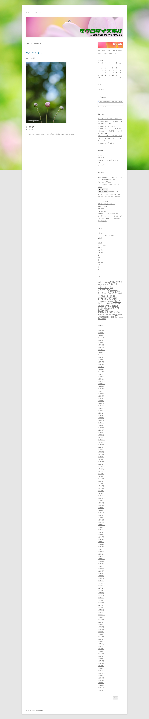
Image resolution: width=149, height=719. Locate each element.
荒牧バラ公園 (110, 315)
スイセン (108, 286)
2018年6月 (101, 568)
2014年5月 (101, 688)
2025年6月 (101, 364)
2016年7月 (101, 624)
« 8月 (99, 77)
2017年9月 (101, 590)
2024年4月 (101, 398)
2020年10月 (101, 500)
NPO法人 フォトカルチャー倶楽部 (108, 213)
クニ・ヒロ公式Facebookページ (107, 182)
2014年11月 (101, 673)
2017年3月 (101, 605)
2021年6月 (101, 481)
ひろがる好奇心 (34, 53)
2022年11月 (101, 440)
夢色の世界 (101, 209)
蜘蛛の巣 (120, 314)
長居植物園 (120, 317)
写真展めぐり (102, 250)
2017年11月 (101, 585)
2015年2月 (101, 666)
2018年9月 (101, 561)
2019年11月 (101, 527)
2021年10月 (101, 471)
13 (105, 70)
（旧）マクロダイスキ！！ (106, 201)
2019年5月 (101, 542)
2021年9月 (101, 474)
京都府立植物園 (107, 298)
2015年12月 (101, 641)
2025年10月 (101, 354)
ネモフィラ (101, 292)
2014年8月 (101, 680)
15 (113, 70)
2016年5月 (101, 629)
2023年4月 (101, 427)
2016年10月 (101, 617)
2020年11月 (101, 498)
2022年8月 (101, 447)
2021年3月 (101, 488)
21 (109, 72)
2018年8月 (101, 564)
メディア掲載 (102, 245)
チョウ (112, 290)
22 (113, 72)
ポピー (99, 294)
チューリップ (104, 290)
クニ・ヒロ (110, 126)
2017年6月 (101, 598)
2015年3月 (101, 663)
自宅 (107, 310)
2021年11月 (101, 469)
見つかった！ (102, 158)
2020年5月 (101, 512)
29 (113, 75)
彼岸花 (119, 304)
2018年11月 (101, 556)
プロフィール (37, 12)
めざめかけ (101, 126)
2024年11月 (101, 381)
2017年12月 (101, 583)
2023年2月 (101, 432)
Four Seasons (102, 211)
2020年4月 (101, 515)
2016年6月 (101, 627)
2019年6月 (101, 539)
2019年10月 (101, 530)
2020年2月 (101, 520)
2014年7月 (101, 683)
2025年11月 (101, 352)
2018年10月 (101, 559)
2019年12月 (101, 525)
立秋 (99, 162)
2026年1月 (101, 347)
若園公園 (101, 314)
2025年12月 (101, 350)
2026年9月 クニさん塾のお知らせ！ (109, 160)
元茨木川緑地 (109, 302)
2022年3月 (101, 459)
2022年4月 (101, 457)
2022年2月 (101, 461)
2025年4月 (101, 369)
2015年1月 (101, 668)
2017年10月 (101, 588)
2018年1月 (101, 581)
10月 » (119, 77)
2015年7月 (101, 653)
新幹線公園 (101, 306)
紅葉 (117, 308)
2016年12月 (101, 612)
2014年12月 (101, 670)
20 (105, 72)
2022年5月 (101, 454)
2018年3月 (101, 576)
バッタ (107, 292)
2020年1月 (101, 522)
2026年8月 (101, 330)
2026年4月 (101, 340)
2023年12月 (101, 408)
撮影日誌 (100, 262)
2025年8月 (101, 359)
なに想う (100, 155)
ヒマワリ (118, 292)
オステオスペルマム (103, 284)
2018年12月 (101, 554)
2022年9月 (101, 444)
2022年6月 (101, 452)
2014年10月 (101, 675)
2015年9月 (101, 649)
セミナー (100, 240)
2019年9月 (101, 532)
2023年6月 (101, 423)
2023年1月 (101, 435)
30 (116, 75)
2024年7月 (101, 391)
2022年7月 (101, 449)
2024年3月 (101, 401)
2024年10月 (101, 384)
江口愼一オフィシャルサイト (106, 204)
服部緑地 (109, 305)
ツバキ (115, 290)
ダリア (111, 288)
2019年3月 (101, 547)
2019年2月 (101, 549)
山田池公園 (114, 303)
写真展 (100, 247)
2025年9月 (101, 357)
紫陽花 (101, 310)
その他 (100, 243)
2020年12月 (101, 495)
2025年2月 (101, 374)
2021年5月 (101, 483)
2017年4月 (101, 602)
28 (109, 75)
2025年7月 (101, 362)
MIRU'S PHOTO (102, 206)
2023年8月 (101, 418)
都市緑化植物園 (54, 134)
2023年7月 (101, 420)
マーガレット (105, 293)
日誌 (99, 264)
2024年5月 (101, 396)
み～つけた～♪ (102, 165)
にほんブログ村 (102, 106)
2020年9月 (101, 503)
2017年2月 (101, 607)
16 (116, 70)
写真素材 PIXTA (113, 192)
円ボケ (117, 301)
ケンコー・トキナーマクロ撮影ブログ (109, 194)
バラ (112, 291)
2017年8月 (101, 593)
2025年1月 (101, 376)
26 (102, 75)
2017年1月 (101, 610)
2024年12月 (101, 379)
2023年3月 (101, 430)
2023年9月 (101, 415)
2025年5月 (101, 367)
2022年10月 (101, 442)
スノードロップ (103, 288)
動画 (99, 257)
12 (102, 70)
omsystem (116, 281)
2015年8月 (101, 651)
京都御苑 (101, 302)
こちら (104, 53)
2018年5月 (101, 571)
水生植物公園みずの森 (105, 308)
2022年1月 (101, 464)
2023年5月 (101, 425)
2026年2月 (101, 345)
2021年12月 (101, 466)
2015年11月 (101, 644)
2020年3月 (101, 517)
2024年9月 (101, 386)
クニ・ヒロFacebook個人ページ (107, 179)
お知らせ (100, 233)
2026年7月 (101, 333)
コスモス (113, 284)
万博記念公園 (106, 296)
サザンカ (101, 286)
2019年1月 (101, 551)
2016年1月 (101, 639)
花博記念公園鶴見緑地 (109, 312)
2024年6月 (101, 393)
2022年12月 (101, 437)
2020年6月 (101, 510)
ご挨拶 (100, 238)
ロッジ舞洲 (118, 294)
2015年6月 (101, 656)
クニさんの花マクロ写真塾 (106, 235)
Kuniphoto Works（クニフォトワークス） (110, 177)
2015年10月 (101, 646)
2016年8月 (101, 622)
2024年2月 (101, 403)
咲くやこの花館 (104, 303)
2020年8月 (101, 505)
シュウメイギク (43, 134)
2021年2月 (101, 491)
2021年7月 (101, 478)
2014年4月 (101, 690)
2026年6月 (101, 335)
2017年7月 (101, 595)
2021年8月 (101, 476)
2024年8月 (101, 389)
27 (105, 75)
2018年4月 (101, 573)
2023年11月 (101, 410)
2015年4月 (101, 661)
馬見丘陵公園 (102, 319)
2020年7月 (101, 508)
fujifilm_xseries (104, 282)
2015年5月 (101, 658)
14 (109, 70)
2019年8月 (101, 534)
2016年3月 (101, 634)
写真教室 (100, 252)
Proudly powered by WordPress (34, 710)
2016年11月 (101, 615)
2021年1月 (101, 493)
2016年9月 (101, 619)
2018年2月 (101, 578)
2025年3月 (101, 372)
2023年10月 (101, 413)
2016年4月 (101, 632)
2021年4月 (101, 486)
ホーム (27, 12)
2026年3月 (101, 342)
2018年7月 (101, 566)
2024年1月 (101, 406)
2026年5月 (101, 337)
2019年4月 (101, 544)
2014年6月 (101, 685)
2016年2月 (101, 636)
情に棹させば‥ (102, 221)
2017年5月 (101, 600)
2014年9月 (101, 678)
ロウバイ (111, 294)
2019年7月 (101, 537)
